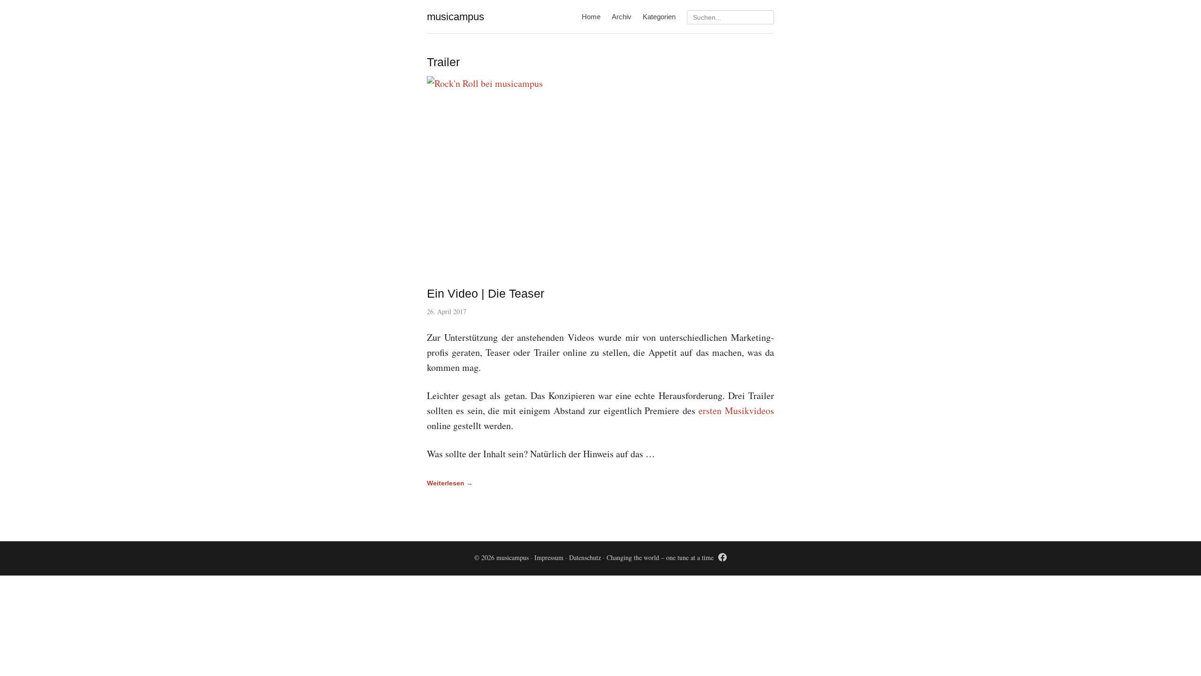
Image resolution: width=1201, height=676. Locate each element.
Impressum (548, 557)
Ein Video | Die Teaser (485, 293)
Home (591, 17)
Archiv (621, 17)
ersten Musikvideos (736, 410)
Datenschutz (585, 557)
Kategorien (659, 17)
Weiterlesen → (450, 483)
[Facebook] (722, 558)
